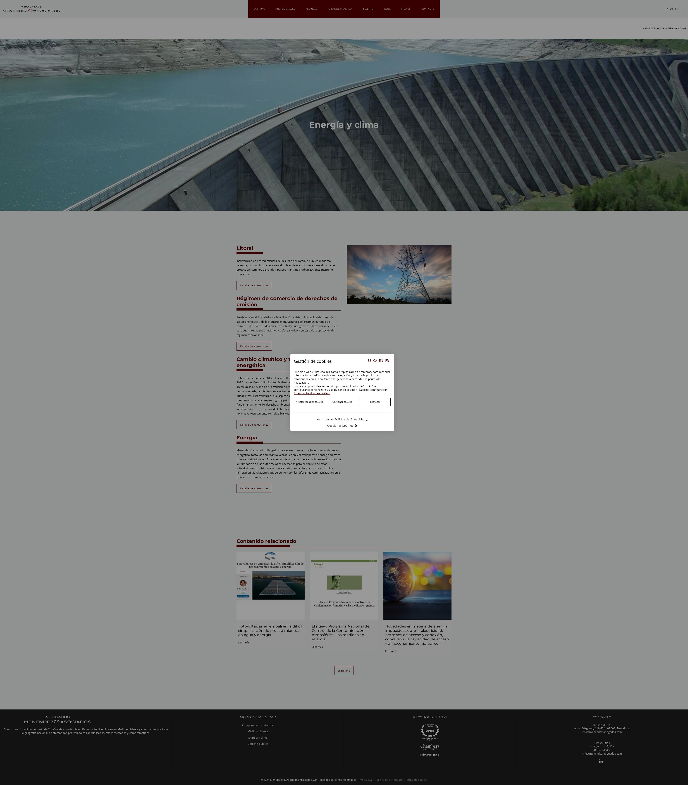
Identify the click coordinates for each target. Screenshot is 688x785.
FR (387, 360)
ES (369, 360)
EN (381, 360)
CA (375, 360)
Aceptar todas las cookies (309, 401)
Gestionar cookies (342, 401)
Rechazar (375, 401)
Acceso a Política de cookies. (312, 393)
